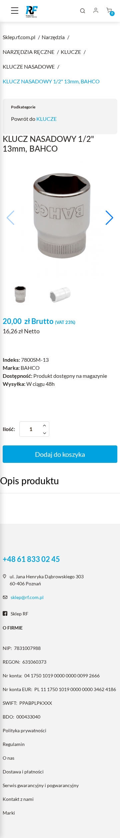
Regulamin (14, 744)
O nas (8, 758)
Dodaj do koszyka (60, 454)
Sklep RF (19, 613)
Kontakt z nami (18, 799)
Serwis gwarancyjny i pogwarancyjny (41, 785)
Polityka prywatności (24, 730)
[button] (109, 218)
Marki (9, 813)
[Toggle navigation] (14, 11)
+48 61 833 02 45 (31, 559)
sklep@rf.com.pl (27, 597)
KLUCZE (46, 118)
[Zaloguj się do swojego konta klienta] (95, 11)
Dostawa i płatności (23, 771)
